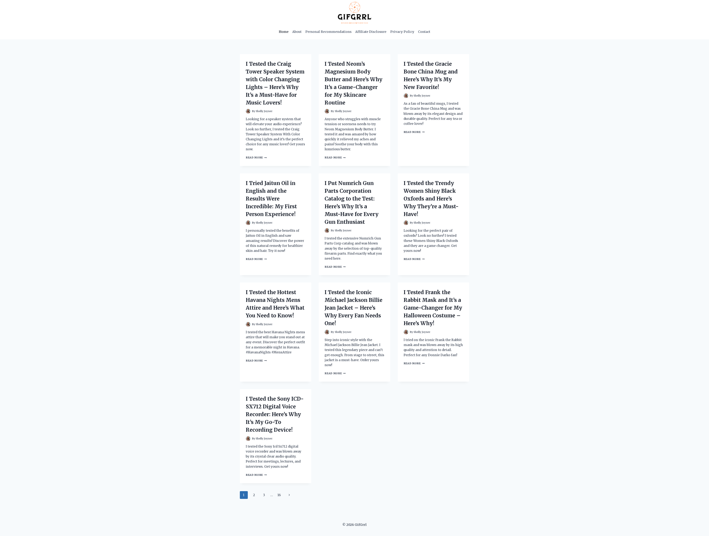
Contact (424, 32)
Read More (256, 157)
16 (279, 495)
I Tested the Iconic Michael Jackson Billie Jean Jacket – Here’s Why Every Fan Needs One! (353, 308)
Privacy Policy (402, 32)
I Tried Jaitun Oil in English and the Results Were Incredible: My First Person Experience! (271, 199)
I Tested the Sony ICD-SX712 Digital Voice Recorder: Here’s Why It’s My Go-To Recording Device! (275, 414)
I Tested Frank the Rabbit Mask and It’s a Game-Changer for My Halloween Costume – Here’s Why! (433, 308)
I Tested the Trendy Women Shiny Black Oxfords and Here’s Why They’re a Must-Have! (431, 199)
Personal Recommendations (328, 32)
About (297, 32)
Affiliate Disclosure (370, 32)
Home (284, 32)
